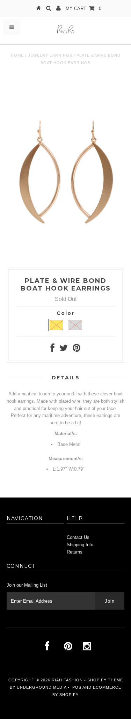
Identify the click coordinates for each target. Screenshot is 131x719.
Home (17, 55)
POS (76, 687)
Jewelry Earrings (50, 55)
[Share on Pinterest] (76, 349)
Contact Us (78, 537)
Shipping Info (80, 544)
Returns (74, 552)
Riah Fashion (67, 680)
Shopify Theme (105, 680)
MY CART (83, 8)
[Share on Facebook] (52, 349)
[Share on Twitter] (63, 349)
